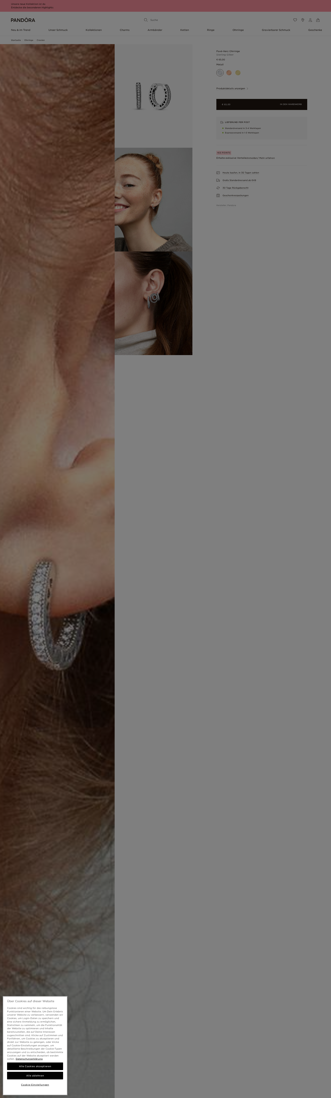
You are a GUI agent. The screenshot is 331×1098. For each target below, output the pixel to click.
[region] (35, 1045)
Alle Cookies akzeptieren (35, 1066)
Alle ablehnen (35, 1075)
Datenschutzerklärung (29, 1058)
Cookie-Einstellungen (35, 1084)
